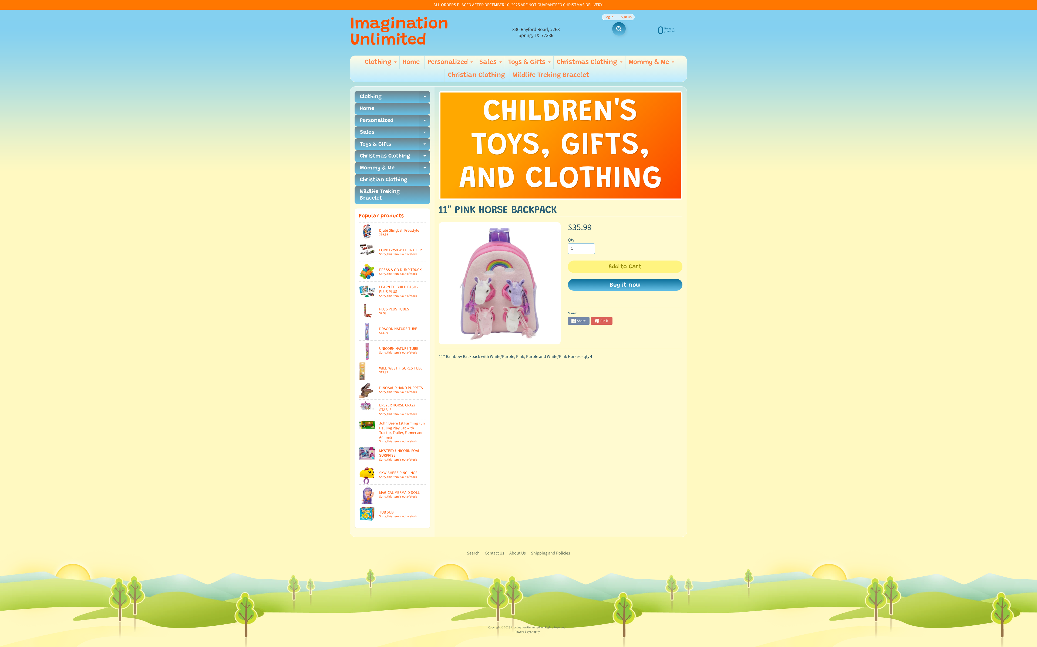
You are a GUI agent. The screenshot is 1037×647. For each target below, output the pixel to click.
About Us (517, 553)
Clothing (381, 64)
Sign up (626, 17)
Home (411, 62)
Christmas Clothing (590, 64)
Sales (491, 64)
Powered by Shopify (527, 632)
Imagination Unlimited (399, 32)
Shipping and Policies (550, 553)
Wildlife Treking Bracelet (551, 75)
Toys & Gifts (530, 64)
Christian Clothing (476, 75)
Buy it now (625, 285)
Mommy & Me (652, 64)
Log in (609, 17)
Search (473, 553)
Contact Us (494, 553)
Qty (571, 240)
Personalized (451, 64)
